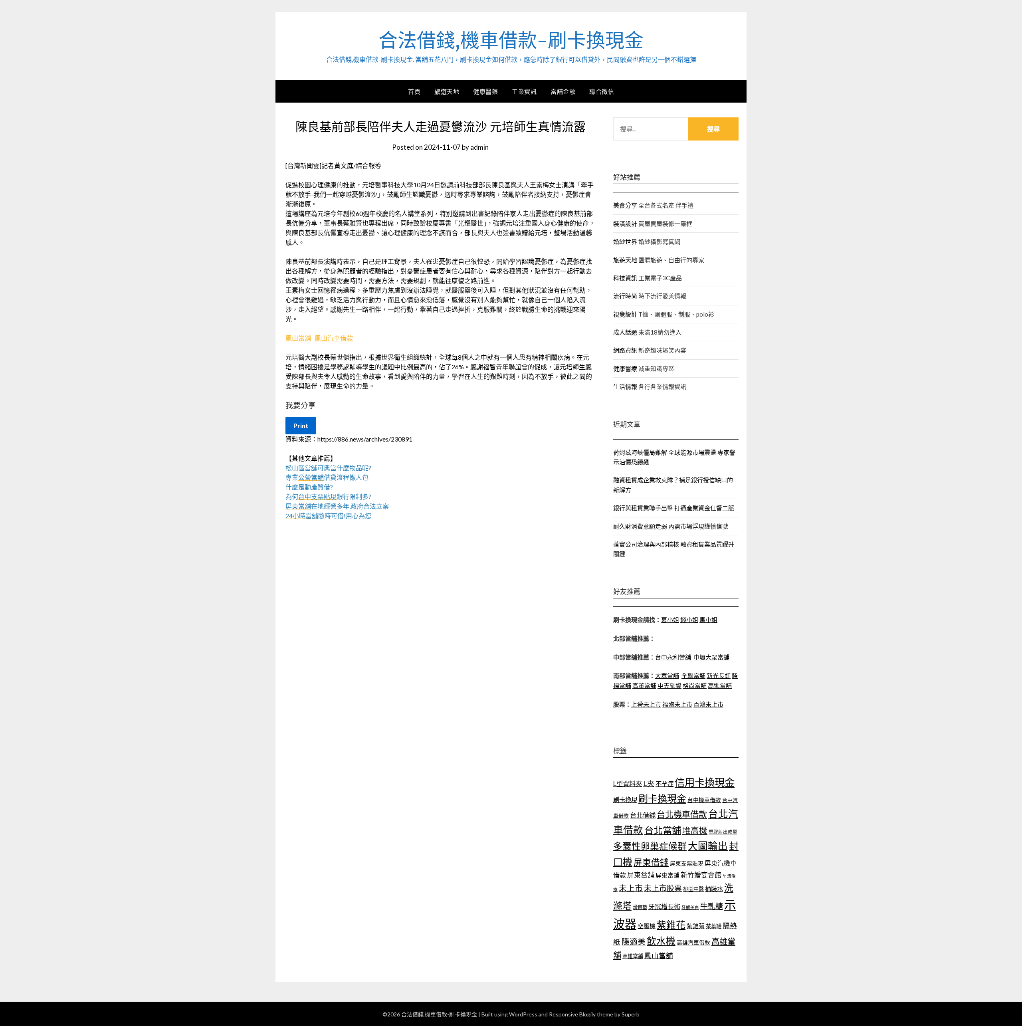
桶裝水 (714, 888)
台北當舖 (662, 830)
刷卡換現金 (662, 798)
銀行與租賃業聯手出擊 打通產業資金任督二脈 (673, 507)
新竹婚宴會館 (701, 875)
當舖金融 (563, 91)
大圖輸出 (708, 846)
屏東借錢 (651, 862)
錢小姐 (689, 619)
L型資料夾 (627, 783)
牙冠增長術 (664, 906)
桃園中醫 (693, 889)
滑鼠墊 (640, 907)
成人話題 (625, 332)
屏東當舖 (640, 875)
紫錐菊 (696, 925)
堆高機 (694, 830)
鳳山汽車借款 (334, 338)
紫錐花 (671, 924)
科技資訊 (625, 277)
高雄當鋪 (632, 956)
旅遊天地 (446, 91)
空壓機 (647, 925)
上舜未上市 (646, 704)
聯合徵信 (601, 91)
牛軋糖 (711, 906)
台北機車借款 (682, 814)
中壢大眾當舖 (711, 657)
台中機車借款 (704, 799)
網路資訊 (625, 350)
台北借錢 (643, 815)
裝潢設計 (625, 223)
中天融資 (669, 685)
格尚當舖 (695, 685)
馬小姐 (708, 619)
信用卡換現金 (705, 782)
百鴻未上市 (708, 704)
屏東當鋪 (667, 875)
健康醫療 (625, 368)
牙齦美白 (690, 907)
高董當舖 (644, 685)
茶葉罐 (713, 926)
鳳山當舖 (298, 338)
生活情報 (625, 386)
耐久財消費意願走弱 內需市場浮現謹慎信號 (670, 526)
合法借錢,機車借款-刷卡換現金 (511, 40)
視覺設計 (625, 314)
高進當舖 (720, 685)
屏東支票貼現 (686, 863)
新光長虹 (719, 675)
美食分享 (625, 205)
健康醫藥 (485, 91)
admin (479, 147)
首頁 (414, 91)
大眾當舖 (667, 675)
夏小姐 (670, 619)
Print (300, 425)
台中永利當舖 (673, 657)
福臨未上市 (677, 704)
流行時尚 (625, 295)
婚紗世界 (625, 241)
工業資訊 (524, 91)
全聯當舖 (693, 675)
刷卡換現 (625, 799)
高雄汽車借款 (693, 942)
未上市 (631, 888)
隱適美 (634, 941)
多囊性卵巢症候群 (650, 846)
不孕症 (664, 783)
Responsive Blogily (572, 1014)
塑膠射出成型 (723, 831)
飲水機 (661, 941)
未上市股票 (663, 888)
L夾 (648, 783)
